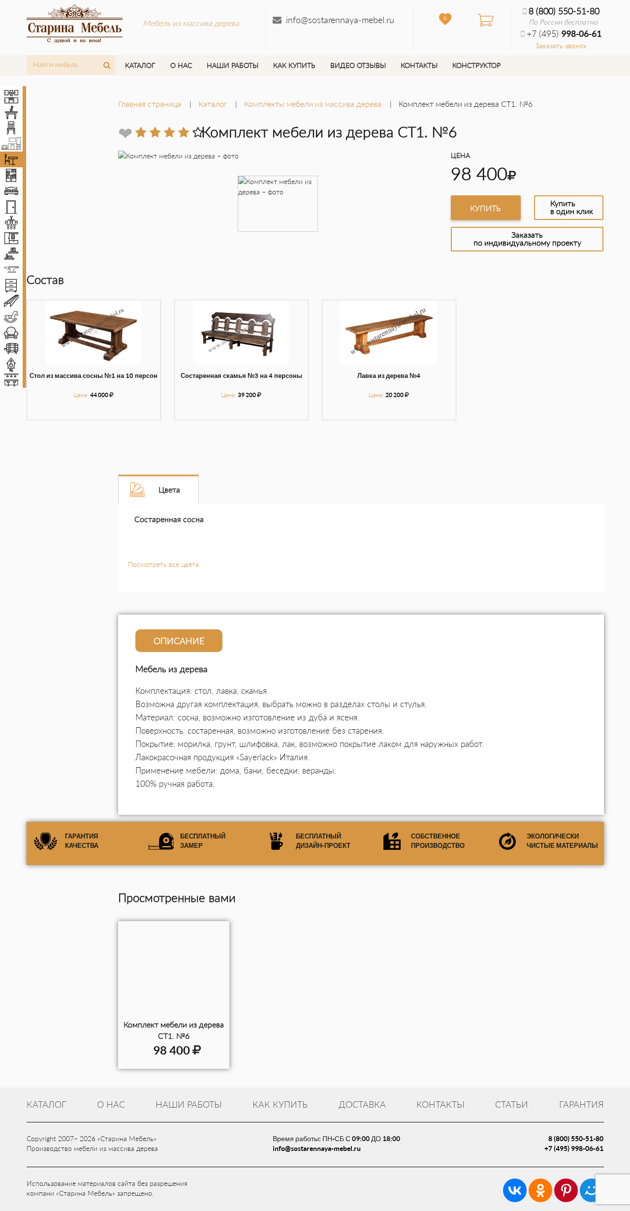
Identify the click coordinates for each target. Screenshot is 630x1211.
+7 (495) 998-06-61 (573, 1148)
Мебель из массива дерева (191, 23)
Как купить (294, 65)
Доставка (362, 1104)
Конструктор (476, 65)
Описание (179, 640)
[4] (183, 132)
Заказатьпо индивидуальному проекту (527, 238)
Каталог (140, 65)
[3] (169, 132)
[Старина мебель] (75, 22)
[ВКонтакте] (515, 1190)
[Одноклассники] (540, 1190)
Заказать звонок (561, 45)
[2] (155, 132)
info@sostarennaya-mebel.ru (340, 19)
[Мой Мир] (591, 1190)
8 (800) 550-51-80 (564, 10)
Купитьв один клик (571, 207)
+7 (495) (564, 33)
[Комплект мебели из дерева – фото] (173, 970)
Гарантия (581, 1104)
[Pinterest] (566, 1190)
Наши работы (232, 65)
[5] (197, 132)
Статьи (511, 1104)
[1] (140, 132)
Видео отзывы (358, 65)
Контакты (419, 65)
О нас (181, 65)
